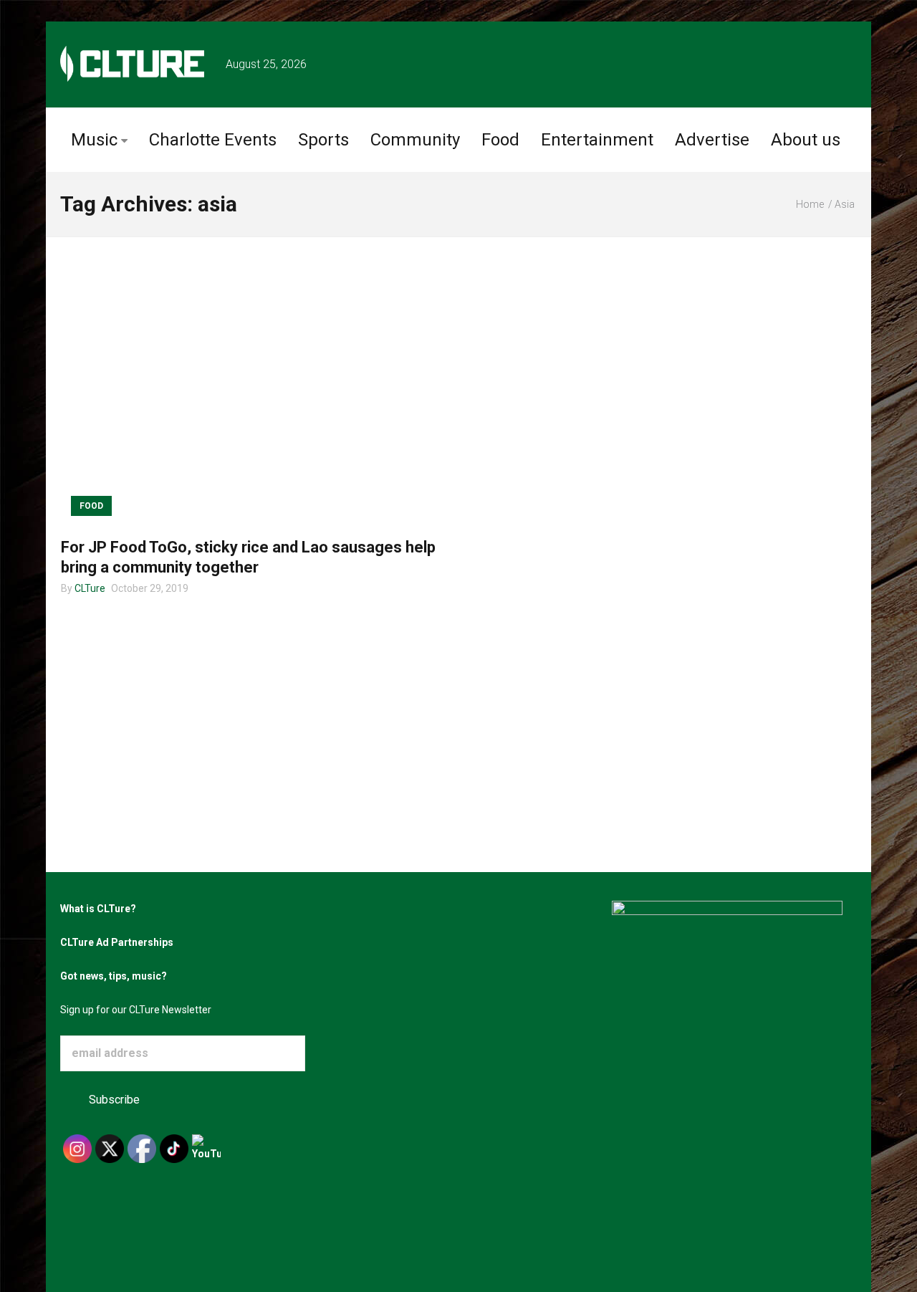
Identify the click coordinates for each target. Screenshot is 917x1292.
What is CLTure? (98, 908)
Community (415, 140)
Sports (323, 140)
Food (500, 140)
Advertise (712, 140)
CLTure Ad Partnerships (116, 942)
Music (94, 140)
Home (810, 204)
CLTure (90, 588)
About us (805, 140)
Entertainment (597, 140)
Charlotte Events (213, 140)
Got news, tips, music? (113, 976)
